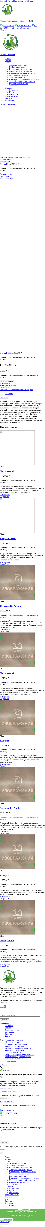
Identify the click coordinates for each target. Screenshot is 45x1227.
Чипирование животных (14, 1050)
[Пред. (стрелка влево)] (1, 1226)
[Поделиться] (3, 1224)
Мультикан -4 (7, 673)
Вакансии (8, 1034)
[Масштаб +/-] (8, 1224)
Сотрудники (9, 1032)
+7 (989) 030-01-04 (24, 26)
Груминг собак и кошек (14, 1059)
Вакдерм (4, 740)
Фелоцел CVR (7, 940)
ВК (35, 26)
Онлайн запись (23, 28)
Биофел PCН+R (8, 538)
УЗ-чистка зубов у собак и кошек (18, 1057)
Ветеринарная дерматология (16, 1044)
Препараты (10, 157)
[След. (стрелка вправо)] (3, 1226)
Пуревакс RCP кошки (11, 606)
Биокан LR (4, 164)
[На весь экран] (5, 1224)
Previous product (6, 159)
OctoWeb (5, 1065)
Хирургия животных (13, 1053)
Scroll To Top (5, 1222)
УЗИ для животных (12, 1042)
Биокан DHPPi (6, 353)
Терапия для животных (14, 1040)
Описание (9, 394)
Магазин (8, 1028)
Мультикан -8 (7, 471)
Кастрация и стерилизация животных (19, 1055)
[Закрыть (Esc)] (1, 1224)
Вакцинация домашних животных (18, 1048)
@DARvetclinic (8, 26)
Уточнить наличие (7, 381)
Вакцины (18, 157)
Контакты (8, 1036)
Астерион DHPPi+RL (10, 808)
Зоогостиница (10, 1061)
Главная (3, 157)
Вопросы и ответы (12, 1030)
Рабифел (4, 875)
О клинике (9, 1026)
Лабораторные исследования (16, 1046)
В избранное (5, 383)
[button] (4, 497)
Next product (5, 176)
